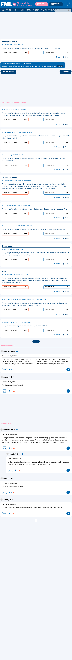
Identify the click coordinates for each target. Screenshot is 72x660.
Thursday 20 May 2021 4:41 (9, 356)
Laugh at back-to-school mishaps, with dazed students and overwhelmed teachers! (32, 65)
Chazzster (6, 351)
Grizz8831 (12, 454)
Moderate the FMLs (55, 4)
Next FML (65, 72)
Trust (4, 272)
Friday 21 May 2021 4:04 (14, 459)
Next (36, 341)
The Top (36, 10)
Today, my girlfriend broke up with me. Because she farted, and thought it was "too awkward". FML (34, 209)
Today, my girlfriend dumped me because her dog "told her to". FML (24, 326)
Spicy (16, 10)
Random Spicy (26, 10)
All (3, 10)
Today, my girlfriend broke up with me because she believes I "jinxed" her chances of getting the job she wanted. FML (35, 160)
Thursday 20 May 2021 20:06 (10, 504)
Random (9, 10)
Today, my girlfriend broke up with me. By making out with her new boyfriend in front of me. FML (34, 229)
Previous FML (8, 72)
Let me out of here (9, 177)
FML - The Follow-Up (48, 10)
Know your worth (9, 42)
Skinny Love (7, 246)
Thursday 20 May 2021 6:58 (10, 382)
